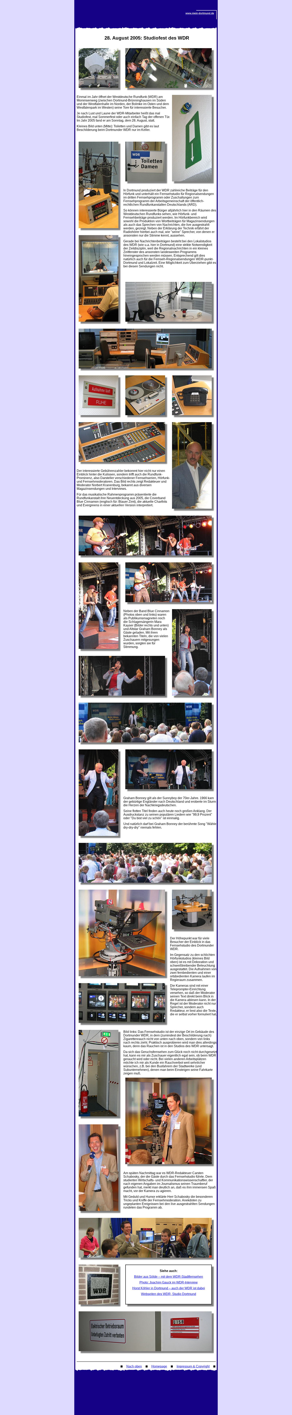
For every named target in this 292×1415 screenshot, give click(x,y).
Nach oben (134, 1366)
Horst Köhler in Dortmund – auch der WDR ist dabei (168, 1288)
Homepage (159, 1366)
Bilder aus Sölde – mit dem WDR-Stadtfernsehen (168, 1276)
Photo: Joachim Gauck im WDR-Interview (168, 1282)
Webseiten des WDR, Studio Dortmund (168, 1294)
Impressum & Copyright (193, 1366)
